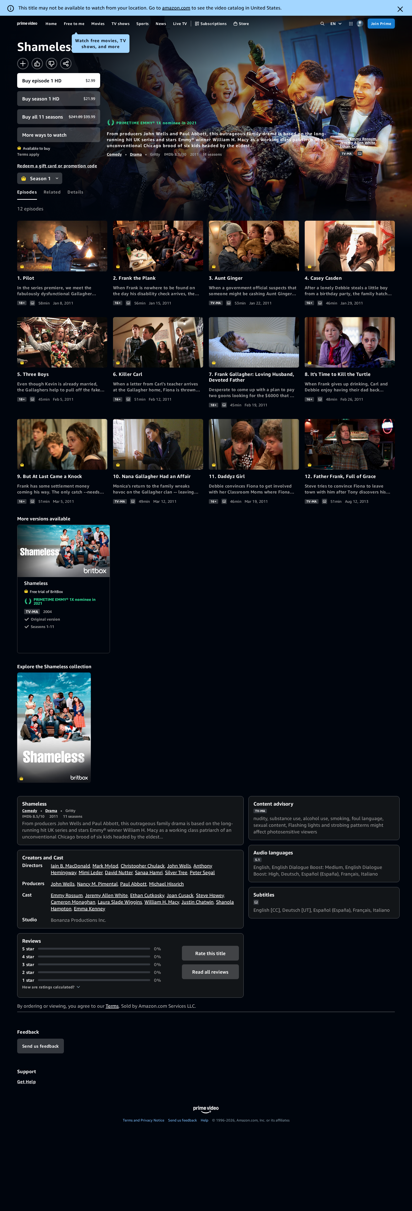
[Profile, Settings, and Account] (360, 23)
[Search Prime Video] (322, 23)
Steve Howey (210, 895)
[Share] (66, 63)
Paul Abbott (133, 884)
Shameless (63, 551)
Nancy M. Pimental (97, 884)
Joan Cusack (180, 895)
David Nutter (119, 872)
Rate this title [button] (210, 953)
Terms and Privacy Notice (143, 1120)
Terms (112, 1006)
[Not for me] (51, 63)
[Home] (27, 23)
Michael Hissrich (166, 884)
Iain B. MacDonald (70, 865)
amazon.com (176, 7)
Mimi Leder (91, 872)
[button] (51, 987)
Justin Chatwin (197, 902)
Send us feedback (182, 1120)
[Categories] (350, 23)
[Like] (37, 63)
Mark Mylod (105, 865)
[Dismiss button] (400, 9)
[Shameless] (54, 728)
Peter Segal (202, 872)
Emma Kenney (89, 908)
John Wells (179, 865)
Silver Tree (176, 872)
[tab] (27, 192)
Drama (136, 154)
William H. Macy (161, 902)
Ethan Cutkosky (354, 146)
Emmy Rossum (363, 138)
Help (204, 1120)
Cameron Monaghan (73, 902)
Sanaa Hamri (149, 872)
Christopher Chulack (143, 865)
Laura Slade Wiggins (120, 902)
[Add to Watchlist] (23, 63)
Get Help (26, 1081)
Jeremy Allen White (357, 142)
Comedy (114, 154)
